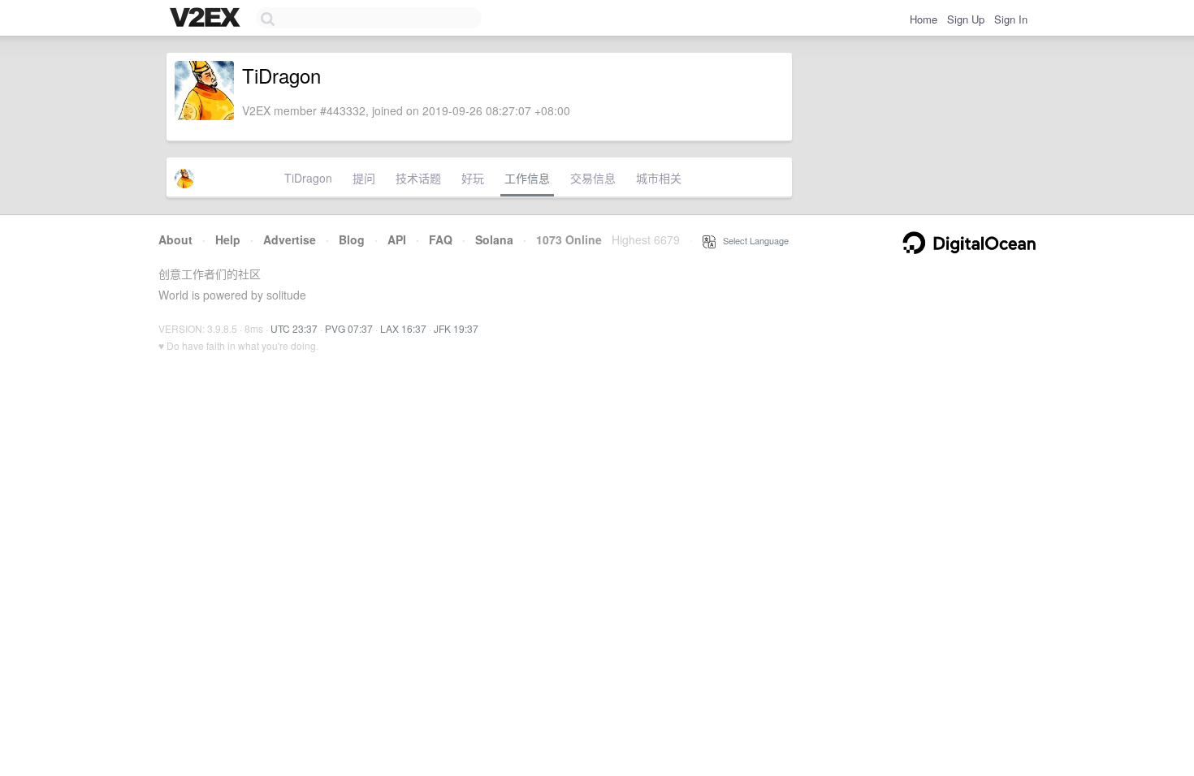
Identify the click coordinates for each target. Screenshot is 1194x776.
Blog (352, 239)
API (396, 239)
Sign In (1010, 19)
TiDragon (308, 178)
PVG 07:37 (349, 328)
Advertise (289, 239)
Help (227, 239)
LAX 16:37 (403, 328)
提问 (364, 178)
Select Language (752, 240)
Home (923, 19)
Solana (494, 239)
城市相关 (658, 178)
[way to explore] (207, 18)
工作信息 (527, 178)
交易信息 (593, 178)
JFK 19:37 (456, 328)
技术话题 (418, 178)
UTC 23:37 (294, 328)
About (175, 239)
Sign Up (965, 19)
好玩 (472, 178)
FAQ (440, 239)
